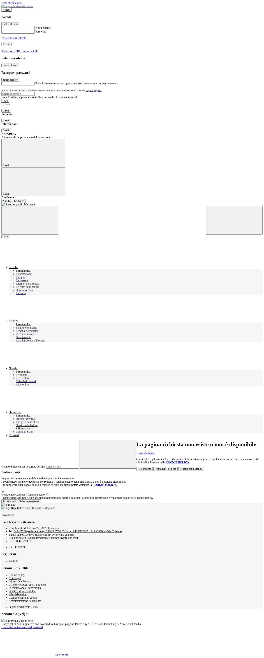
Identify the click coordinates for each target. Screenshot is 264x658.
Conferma (19, 201)
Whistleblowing (18, 594)
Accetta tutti (191, 469)
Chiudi (6, 110)
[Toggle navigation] (29, 220)
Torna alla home (145, 453)
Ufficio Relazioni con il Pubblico (27, 584)
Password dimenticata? (14, 37)
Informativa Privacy (20, 581)
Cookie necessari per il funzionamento (23, 494)
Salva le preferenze (29, 501)
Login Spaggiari (93, 90)
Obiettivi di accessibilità (22, 591)
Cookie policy (17, 574)
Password (40, 31)
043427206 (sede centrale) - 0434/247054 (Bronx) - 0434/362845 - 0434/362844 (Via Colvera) (68, 531)
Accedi (6, 9)
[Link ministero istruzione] (17, 6)
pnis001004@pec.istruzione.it (46, 537)
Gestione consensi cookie (23, 597)
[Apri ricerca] (234, 220)
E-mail (39, 83)
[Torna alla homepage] (132, 204)
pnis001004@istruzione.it (45, 534)
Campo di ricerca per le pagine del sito (23, 466)
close (5, 236)
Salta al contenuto (11, 2)
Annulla (7, 201)
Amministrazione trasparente (25, 600)
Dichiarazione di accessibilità (25, 587)
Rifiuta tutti (165, 469)
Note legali (15, 578)
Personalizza (144, 469)
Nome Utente (43, 27)
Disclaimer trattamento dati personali (22, 627)
